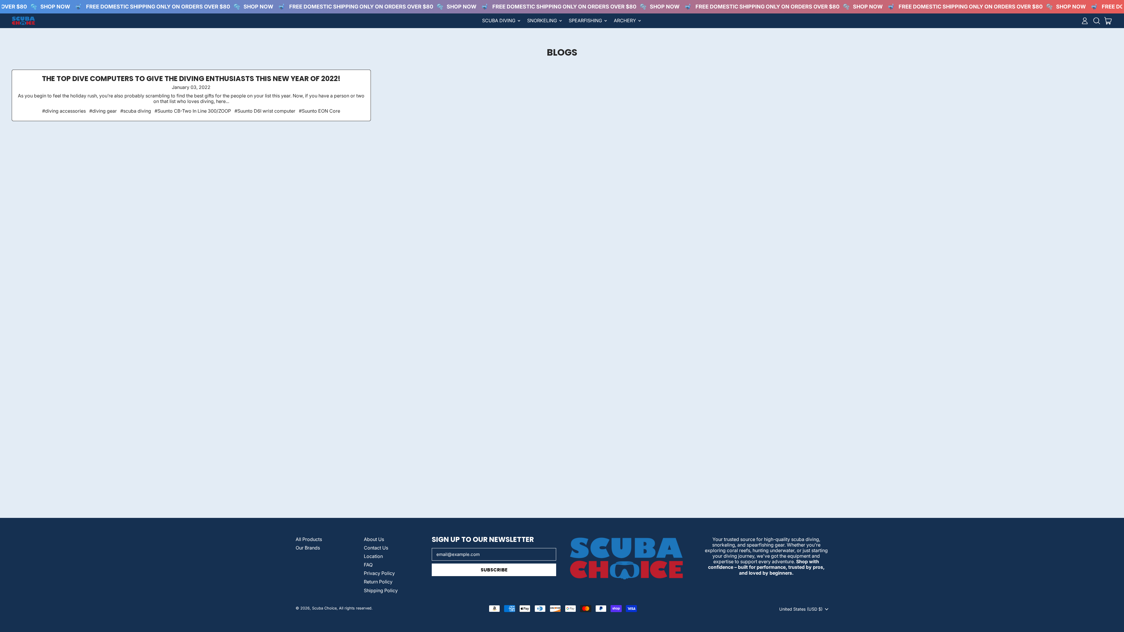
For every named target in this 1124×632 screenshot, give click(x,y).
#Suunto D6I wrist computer (264, 111)
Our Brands (308, 548)
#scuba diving (135, 111)
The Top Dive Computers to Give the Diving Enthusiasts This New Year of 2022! (191, 78)
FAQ (368, 565)
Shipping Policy (381, 590)
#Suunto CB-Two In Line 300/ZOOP (193, 111)
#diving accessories (64, 111)
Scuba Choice (324, 608)
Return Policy (378, 582)
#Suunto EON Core (319, 111)
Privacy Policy (379, 573)
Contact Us (376, 548)
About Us (374, 539)
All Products (309, 539)
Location (373, 556)
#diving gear (103, 111)
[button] (1096, 21)
